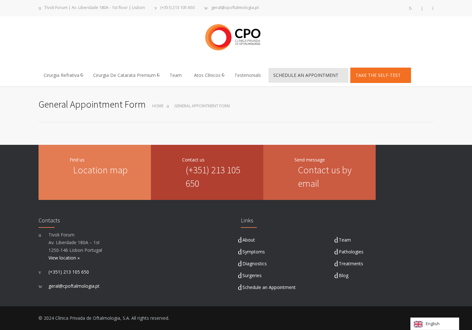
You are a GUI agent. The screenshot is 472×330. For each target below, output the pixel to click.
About (248, 240)
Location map (100, 170)
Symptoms (253, 252)
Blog (343, 275)
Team (176, 75)
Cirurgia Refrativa (61, 75)
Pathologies (351, 252)
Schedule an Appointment (269, 287)
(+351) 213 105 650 (177, 7)
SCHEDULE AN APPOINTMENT (306, 75)
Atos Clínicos (207, 75)
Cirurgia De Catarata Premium (124, 75)
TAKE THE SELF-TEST (378, 75)
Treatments (351, 263)
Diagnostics (254, 263)
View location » (64, 258)
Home (157, 106)
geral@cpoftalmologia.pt (235, 7)
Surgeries (252, 275)
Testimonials (247, 75)
